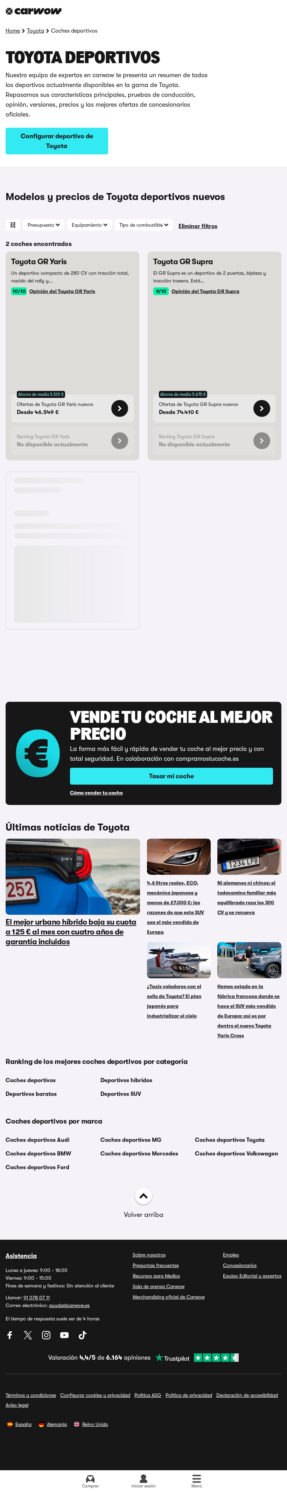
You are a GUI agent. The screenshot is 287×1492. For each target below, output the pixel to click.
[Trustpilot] (194, 1358)
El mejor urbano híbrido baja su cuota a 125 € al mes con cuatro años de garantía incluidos (71, 932)
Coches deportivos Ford (37, 1167)
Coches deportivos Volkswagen (236, 1154)
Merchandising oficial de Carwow (169, 1297)
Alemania (57, 1424)
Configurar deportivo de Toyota (57, 141)
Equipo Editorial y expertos (252, 1276)
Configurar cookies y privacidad (95, 1395)
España (23, 1424)
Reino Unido (95, 1424)
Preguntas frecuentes (156, 1265)
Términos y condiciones (31, 1395)
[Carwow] (34, 11)
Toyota (35, 31)
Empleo (231, 1255)
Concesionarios (240, 1265)
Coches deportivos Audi (37, 1140)
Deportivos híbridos (126, 1080)
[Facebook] (10, 1337)
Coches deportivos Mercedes (139, 1154)
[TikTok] (82, 1337)
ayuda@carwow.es (69, 1305)
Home (13, 31)
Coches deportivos (31, 1080)
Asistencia (21, 1255)
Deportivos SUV (120, 1094)
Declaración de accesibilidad (247, 1395)
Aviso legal (17, 1405)
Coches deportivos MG (130, 1140)
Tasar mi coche (171, 776)
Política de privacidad (189, 1395)
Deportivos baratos (31, 1094)
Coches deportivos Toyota (230, 1140)
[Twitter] (29, 1337)
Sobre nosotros (149, 1255)
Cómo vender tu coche (96, 792)
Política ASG (147, 1395)
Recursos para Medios (156, 1276)
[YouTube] (65, 1337)
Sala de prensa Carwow (158, 1286)
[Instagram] (47, 1337)
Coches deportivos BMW (38, 1154)
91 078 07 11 (36, 1297)
